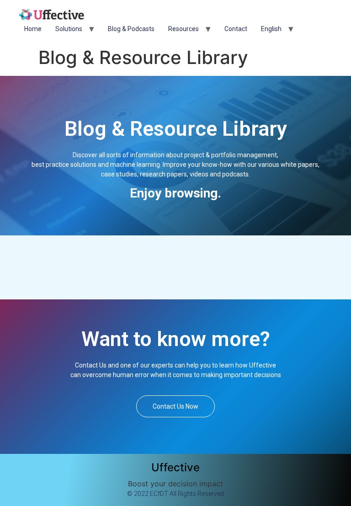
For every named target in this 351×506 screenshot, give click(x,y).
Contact (235, 28)
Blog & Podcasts (131, 28)
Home (33, 28)
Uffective (175, 467)
